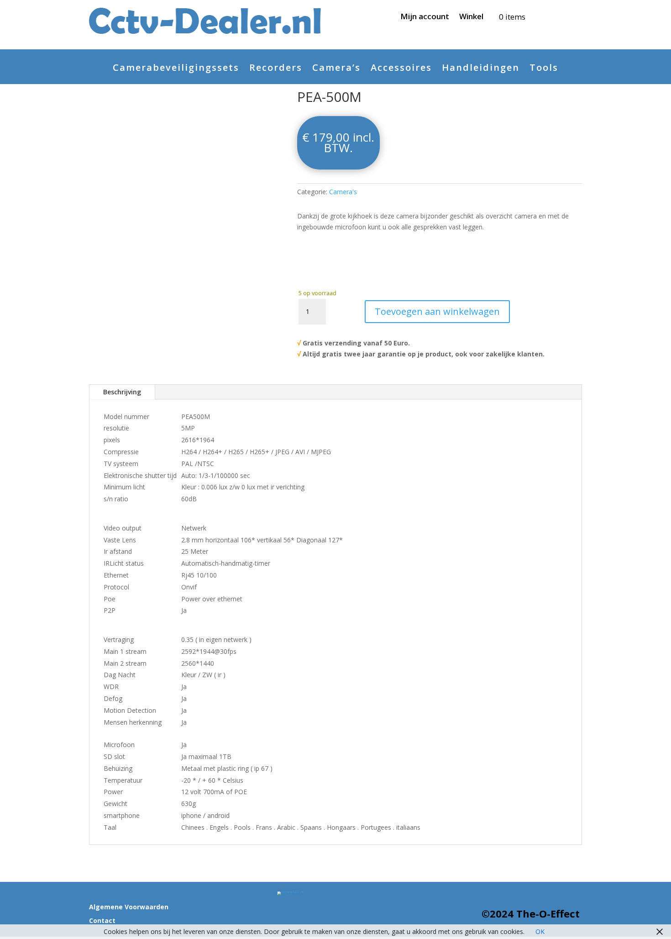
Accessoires (401, 69)
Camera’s (336, 69)
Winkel (471, 17)
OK (540, 931)
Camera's (343, 191)
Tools (543, 69)
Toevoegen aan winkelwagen (437, 311)
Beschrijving (122, 391)
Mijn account (424, 17)
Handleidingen (480, 69)
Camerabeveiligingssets (176, 69)
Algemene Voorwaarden (128, 907)
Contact (102, 921)
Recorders (275, 69)
